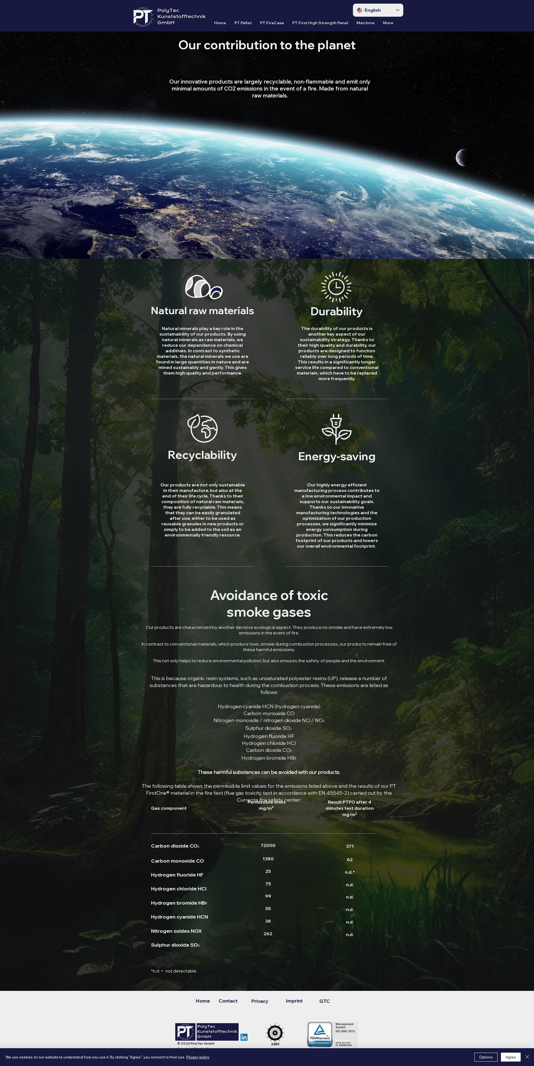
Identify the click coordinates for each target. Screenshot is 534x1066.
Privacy (257, 1001)
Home (203, 1001)
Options (486, 1057)
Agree (511, 1057)
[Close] (527, 1057)
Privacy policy (197, 1057)
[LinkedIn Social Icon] (244, 1037)
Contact (228, 1001)
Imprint (294, 1001)
